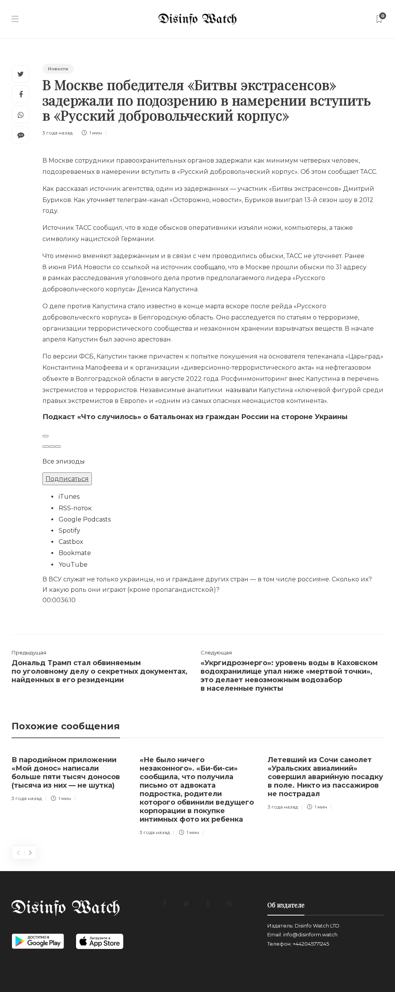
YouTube (73, 564)
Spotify (69, 530)
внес (296, 378)
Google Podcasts (85, 519)
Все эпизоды (63, 461)
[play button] (45, 436)
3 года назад (57, 133)
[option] (70, 777)
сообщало (209, 267)
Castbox (71, 541)
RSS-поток (75, 508)
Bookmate (75, 553)
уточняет (101, 200)
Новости (58, 68)
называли (241, 390)
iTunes (69, 496)
